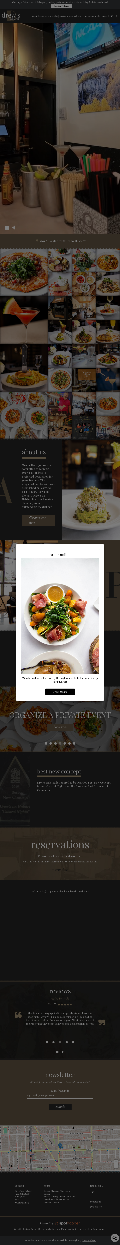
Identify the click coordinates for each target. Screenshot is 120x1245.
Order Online (60, 691)
